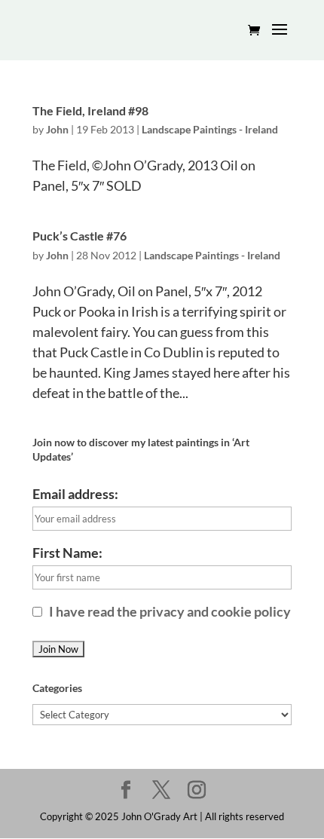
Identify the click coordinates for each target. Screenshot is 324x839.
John (57, 129)
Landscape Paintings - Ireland (210, 129)
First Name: (67, 552)
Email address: (75, 493)
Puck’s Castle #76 (79, 235)
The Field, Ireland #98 (90, 110)
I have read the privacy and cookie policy (169, 611)
